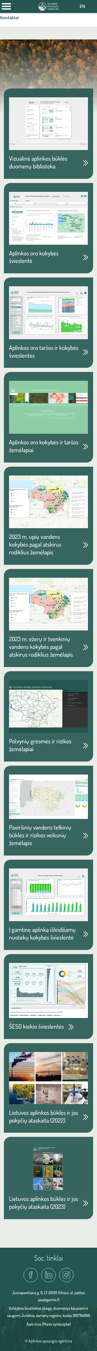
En (82, 6)
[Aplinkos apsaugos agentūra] (48, 6)
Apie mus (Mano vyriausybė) (48, 1324)
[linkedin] (48, 1275)
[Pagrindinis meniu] (6, 6)
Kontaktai (9, 18)
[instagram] (66, 1275)
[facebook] (31, 1275)
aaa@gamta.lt (48, 1299)
